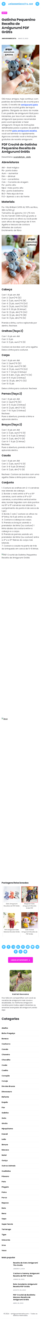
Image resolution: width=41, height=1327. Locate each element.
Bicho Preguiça (8, 1033)
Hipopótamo (7, 1128)
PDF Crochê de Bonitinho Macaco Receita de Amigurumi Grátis (24, 1297)
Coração (6, 1076)
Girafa (4, 1123)
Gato (4, 13)
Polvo (4, 1192)
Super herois (7, 1224)
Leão (4, 1139)
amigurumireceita (9, 38)
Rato (4, 1208)
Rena (4, 1213)
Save (14, 947)
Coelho (5, 1070)
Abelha (5, 1028)
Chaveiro (6, 1054)
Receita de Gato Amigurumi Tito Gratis (25, 1264)
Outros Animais (8, 1166)
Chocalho (6, 1060)
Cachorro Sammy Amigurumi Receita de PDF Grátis (26, 1274)
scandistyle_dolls (22, 157)
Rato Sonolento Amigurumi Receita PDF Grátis (25, 1285)
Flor (3, 1107)
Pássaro (5, 1176)
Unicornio (6, 1240)
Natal (4, 1155)
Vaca (4, 1250)
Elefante (5, 1097)
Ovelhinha (6, 1171)
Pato (4, 1181)
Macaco (5, 1150)
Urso (4, 1245)
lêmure (5, 1144)
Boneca (5, 1038)
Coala (4, 1065)
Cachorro (6, 1044)
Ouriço (5, 1160)
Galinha (5, 1113)
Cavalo (5, 1049)
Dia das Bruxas (8, 1086)
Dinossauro (7, 1091)
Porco (4, 1197)
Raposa (5, 1203)
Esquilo (5, 1102)
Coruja (5, 1081)
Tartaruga (6, 1229)
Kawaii (5, 1134)
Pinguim (5, 1187)
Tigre (4, 1234)
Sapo (4, 1218)
